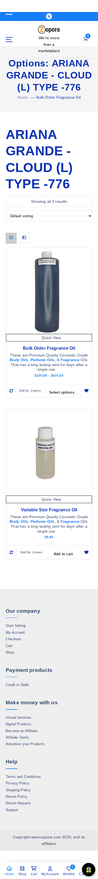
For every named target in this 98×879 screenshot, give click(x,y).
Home (22, 97)
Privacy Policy (17, 783)
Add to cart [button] (63, 554)
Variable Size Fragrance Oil (49, 510)
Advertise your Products (25, 744)
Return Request (18, 803)
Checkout (13, 639)
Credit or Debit (17, 685)
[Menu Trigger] (9, 11)
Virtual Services (18, 717)
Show (88, 869)
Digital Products (18, 724)
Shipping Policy (18, 790)
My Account (15, 632)
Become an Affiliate (21, 731)
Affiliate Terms (17, 737)
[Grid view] (11, 238)
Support (12, 810)
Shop (10, 652)
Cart (9, 646)
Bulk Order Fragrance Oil (58, 97)
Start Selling (16, 626)
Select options (61, 392)
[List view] (24, 238)
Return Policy (16, 797)
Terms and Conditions (23, 777)
